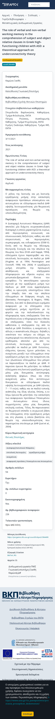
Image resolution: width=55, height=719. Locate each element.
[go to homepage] (10, 4)
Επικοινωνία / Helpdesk (27, 628)
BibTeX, (10, 555)
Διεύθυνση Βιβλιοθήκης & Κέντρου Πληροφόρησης (27, 611)
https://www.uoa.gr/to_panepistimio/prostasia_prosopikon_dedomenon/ (27, 700)
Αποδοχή (27, 714)
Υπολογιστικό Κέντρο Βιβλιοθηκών (27, 623)
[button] (20, 448)
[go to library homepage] (27, 596)
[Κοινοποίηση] (52, 63)
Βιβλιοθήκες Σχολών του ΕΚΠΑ (28, 617)
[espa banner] (27, 654)
